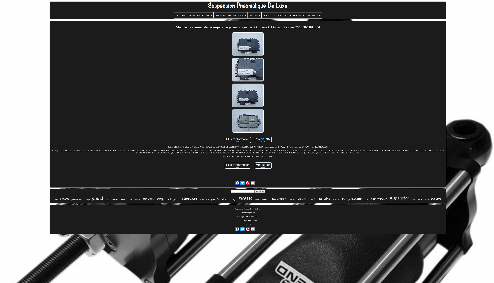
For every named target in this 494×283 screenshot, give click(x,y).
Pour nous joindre (248, 213)
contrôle (313, 199)
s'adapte (233, 200)
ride (56, 199)
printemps (149, 198)
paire (420, 199)
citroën (64, 198)
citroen (279, 199)
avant (302, 198)
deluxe (225, 199)
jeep (160, 198)
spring (107, 200)
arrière (324, 198)
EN (246, 224)
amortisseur (379, 198)
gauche (215, 198)
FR (250, 224)
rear (123, 198)
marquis (137, 199)
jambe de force (76, 199)
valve (427, 199)
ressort (436, 198)
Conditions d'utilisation (248, 220)
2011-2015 (204, 199)
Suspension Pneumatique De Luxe (248, 209)
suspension (399, 197)
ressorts (265, 199)
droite (257, 199)
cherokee (189, 198)
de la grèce (173, 199)
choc (413, 199)
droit (130, 199)
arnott (115, 199)
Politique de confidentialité (247, 217)
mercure (292, 199)
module (366, 200)
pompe (336, 199)
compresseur (351, 198)
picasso (246, 198)
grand (97, 198)
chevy (87, 199)
